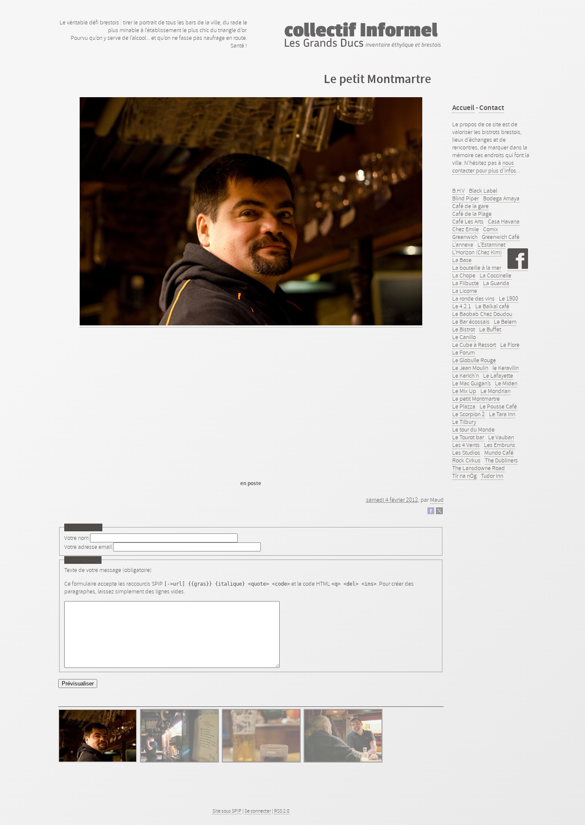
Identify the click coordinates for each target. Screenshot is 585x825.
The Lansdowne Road (478, 468)
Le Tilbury (464, 422)
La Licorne (464, 291)
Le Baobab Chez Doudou (482, 314)
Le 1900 (508, 298)
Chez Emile (465, 229)
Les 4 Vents (466, 445)
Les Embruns (499, 445)
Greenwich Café (500, 237)
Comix (490, 229)
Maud (437, 499)
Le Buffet (490, 329)
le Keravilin (505, 368)
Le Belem (505, 321)
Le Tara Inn (502, 414)
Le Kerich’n (465, 375)
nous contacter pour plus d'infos (484, 166)
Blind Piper (465, 198)
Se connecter (258, 811)
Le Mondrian (495, 391)
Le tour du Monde (473, 429)
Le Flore (509, 344)
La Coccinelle (495, 275)
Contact (491, 108)
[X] (439, 512)
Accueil (463, 108)
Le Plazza (463, 406)
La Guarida (496, 283)
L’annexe (462, 244)
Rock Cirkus (466, 460)
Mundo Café (498, 452)
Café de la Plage (472, 213)
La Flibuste (465, 283)
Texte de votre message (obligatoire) (108, 570)
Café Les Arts (468, 221)
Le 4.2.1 (461, 306)
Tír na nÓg (464, 476)
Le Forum (463, 352)
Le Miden (506, 383)
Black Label (483, 190)
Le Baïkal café (492, 306)
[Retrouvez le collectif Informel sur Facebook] (517, 267)
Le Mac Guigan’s (471, 383)
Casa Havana (503, 221)
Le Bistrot (463, 329)
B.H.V (458, 190)
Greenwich (465, 237)
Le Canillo (464, 337)
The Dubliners (501, 460)
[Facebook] (430, 512)
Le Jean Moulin (470, 368)
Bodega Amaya (501, 198)
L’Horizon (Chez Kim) (477, 252)
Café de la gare (470, 206)
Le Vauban (501, 437)
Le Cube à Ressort (474, 344)
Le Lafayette (498, 375)
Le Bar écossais (470, 321)
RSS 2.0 (282, 811)
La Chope (463, 275)
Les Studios (466, 452)
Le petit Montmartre (476, 398)
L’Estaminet (491, 244)
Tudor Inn (492, 476)
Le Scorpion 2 (468, 414)
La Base (462, 260)
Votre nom (76, 538)
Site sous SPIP (227, 811)
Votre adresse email (88, 547)
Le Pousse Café (498, 406)
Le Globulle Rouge (474, 360)
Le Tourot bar (468, 437)
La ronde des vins (473, 298)
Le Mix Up (464, 391)
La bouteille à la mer (476, 267)
